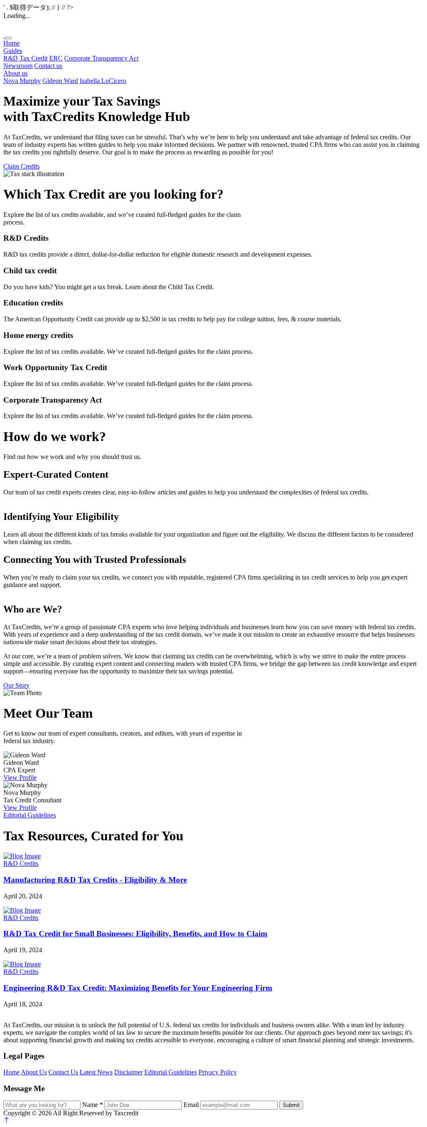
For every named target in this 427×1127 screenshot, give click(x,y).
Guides (12, 50)
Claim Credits (21, 166)
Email (191, 1104)
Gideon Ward (60, 80)
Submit (291, 1105)
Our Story (16, 685)
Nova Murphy (22, 80)
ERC (56, 58)
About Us (34, 1072)
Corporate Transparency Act (101, 58)
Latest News (96, 1072)
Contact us (48, 65)
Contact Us (63, 1072)
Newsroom (18, 65)
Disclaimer (128, 1072)
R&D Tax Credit (25, 58)
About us (15, 73)
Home (11, 43)
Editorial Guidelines (29, 815)
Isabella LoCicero (103, 80)
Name (92, 1104)
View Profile (20, 777)
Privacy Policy (217, 1072)
